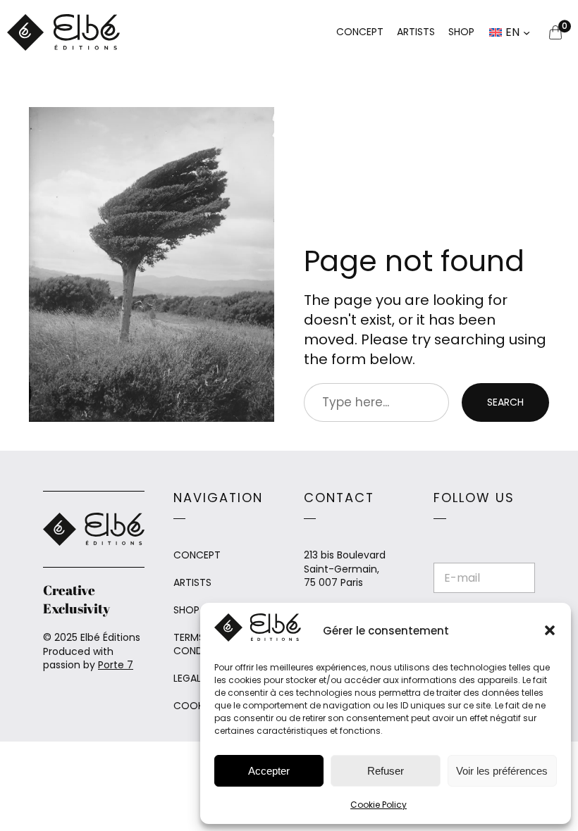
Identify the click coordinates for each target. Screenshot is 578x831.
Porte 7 (115, 665)
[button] (550, 630)
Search (505, 402)
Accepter (269, 771)
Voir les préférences (502, 771)
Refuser (385, 771)
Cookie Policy (378, 805)
